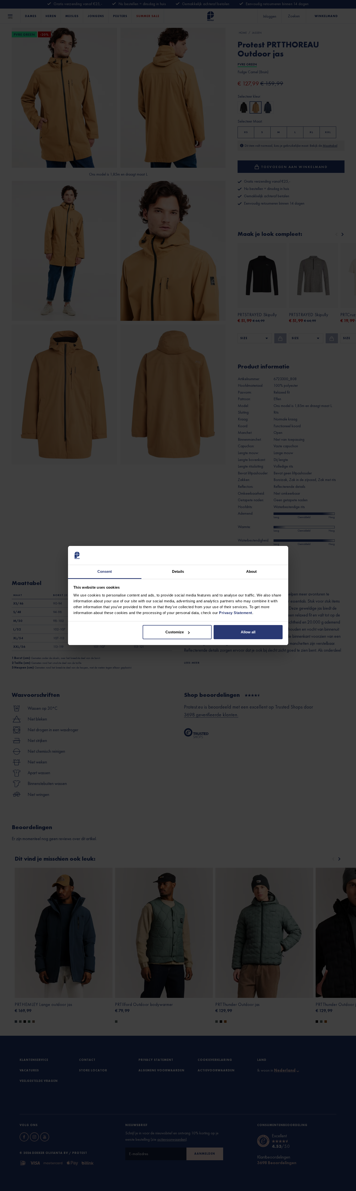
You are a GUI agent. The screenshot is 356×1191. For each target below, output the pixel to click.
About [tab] (251, 571)
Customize (174, 632)
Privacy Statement (235, 613)
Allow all (248, 632)
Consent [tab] (104, 571)
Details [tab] (178, 571)
